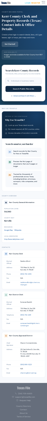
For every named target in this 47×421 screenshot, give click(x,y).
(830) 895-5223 (26, 365)
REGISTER (35, 3)
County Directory (23, 406)
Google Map (8, 230)
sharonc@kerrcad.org (28, 373)
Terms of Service (23, 416)
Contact (23, 409)
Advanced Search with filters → (24, 96)
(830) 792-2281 (25, 315)
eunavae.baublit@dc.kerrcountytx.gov (30, 324)
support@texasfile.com (25, 397)
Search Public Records (23, 89)
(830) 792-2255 (25, 274)
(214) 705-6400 (25, 393)
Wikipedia (17, 230)
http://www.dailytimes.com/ (14, 239)
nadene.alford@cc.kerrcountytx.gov (30, 283)
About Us (23, 413)
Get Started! (10, 44)
